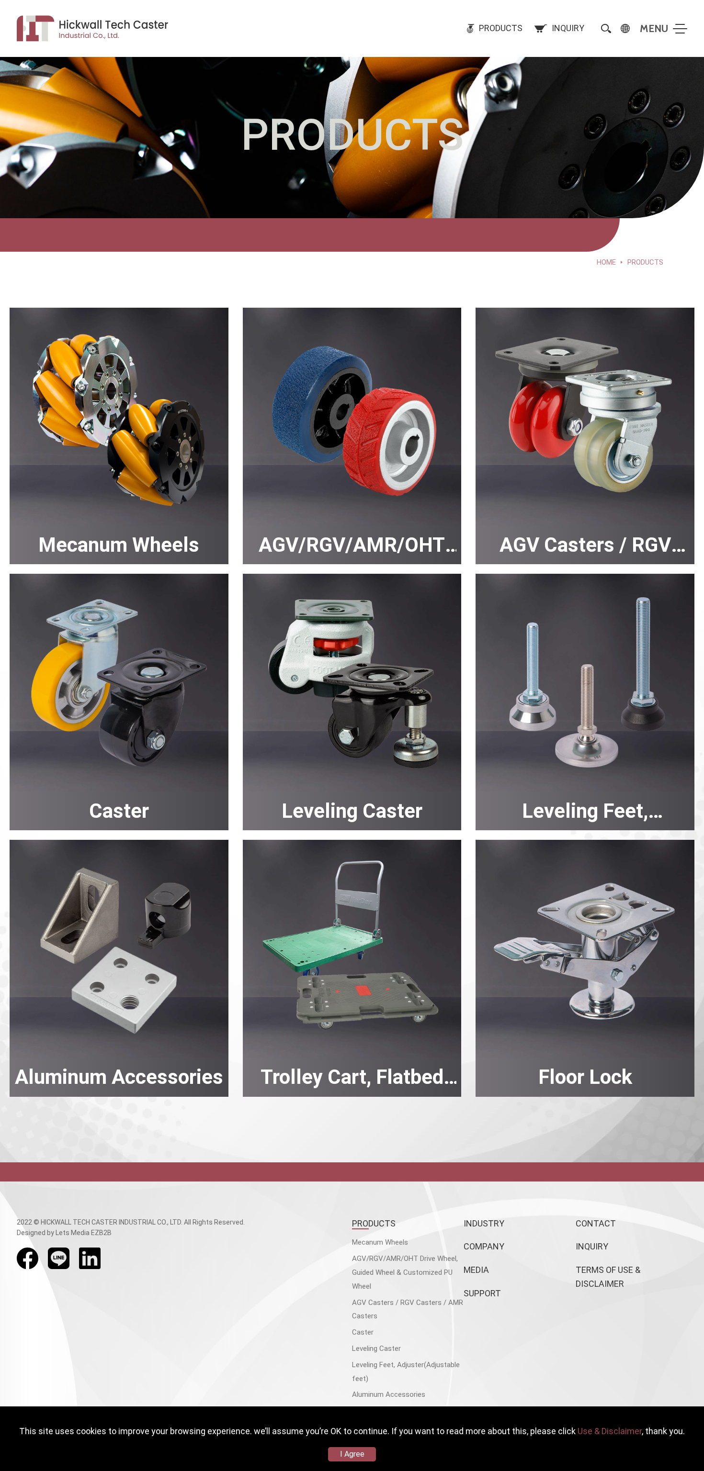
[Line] (58, 1258)
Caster (363, 1332)
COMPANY (484, 1246)
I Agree (352, 1454)
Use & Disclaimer (610, 1431)
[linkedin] (90, 1258)
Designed (31, 1233)
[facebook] (27, 1258)
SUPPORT (482, 1293)
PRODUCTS (374, 1223)
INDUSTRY (484, 1223)
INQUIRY (592, 1246)
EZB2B (101, 1233)
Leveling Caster (376, 1348)
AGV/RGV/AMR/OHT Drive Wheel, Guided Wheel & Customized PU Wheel (405, 1272)
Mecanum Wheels (380, 1242)
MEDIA (476, 1270)
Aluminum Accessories (388, 1394)
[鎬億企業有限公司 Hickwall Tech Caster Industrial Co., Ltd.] (94, 28)
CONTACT (596, 1223)
